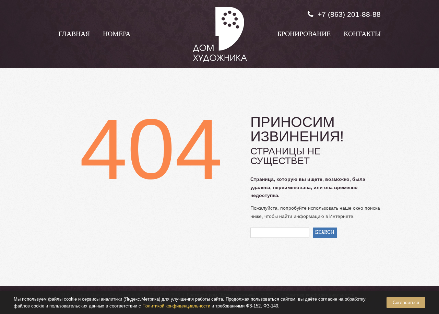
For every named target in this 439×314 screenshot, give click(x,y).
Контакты (362, 34)
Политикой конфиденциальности (176, 306)
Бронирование (304, 34)
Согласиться (406, 302)
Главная (74, 34)
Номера (116, 34)
